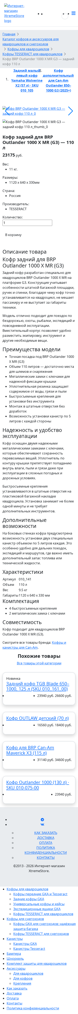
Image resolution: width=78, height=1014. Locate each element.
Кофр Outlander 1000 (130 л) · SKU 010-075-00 (37, 785)
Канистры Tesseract (29, 948)
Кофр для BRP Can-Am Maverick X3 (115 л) (30, 750)
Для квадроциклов (28, 973)
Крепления (22, 983)
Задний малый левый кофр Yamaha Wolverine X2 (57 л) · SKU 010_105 (26, 80)
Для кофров (22, 978)
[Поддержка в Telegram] (42, 819)
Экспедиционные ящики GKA (37, 909)
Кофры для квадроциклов (27, 889)
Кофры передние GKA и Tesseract (40, 894)
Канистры (15, 938)
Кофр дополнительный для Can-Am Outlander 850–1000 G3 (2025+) (58, 80)
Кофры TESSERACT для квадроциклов (43, 914)
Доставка (45, 837)
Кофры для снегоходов (25, 919)
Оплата (45, 842)
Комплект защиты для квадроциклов (37, 963)
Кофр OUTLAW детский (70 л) (37, 718)
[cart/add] (9, 696)
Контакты (46, 857)
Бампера (14, 953)
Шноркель (15, 958)
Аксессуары (16, 968)
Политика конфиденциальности (33, 1008)
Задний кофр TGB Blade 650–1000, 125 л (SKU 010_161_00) (37, 686)
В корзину (13, 235)
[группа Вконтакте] (42, 824)
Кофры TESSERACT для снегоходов (41, 933)
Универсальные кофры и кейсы (38, 904)
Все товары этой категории (39, 663)
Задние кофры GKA (28, 899)
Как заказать (45, 833)
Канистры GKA (25, 943)
